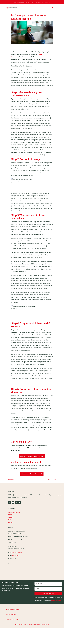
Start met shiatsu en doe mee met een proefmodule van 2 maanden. (32, 2)
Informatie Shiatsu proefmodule (32, 456)
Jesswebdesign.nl (44, 624)
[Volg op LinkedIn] (9, 502)
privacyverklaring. (56, 600)
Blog (9, 519)
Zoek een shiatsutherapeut (32, 474)
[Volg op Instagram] (16, 502)
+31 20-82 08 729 (17, 552)
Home (10, 514)
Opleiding (10, 517)
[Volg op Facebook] (19, 502)
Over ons (10, 522)
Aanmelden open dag (14, 512)
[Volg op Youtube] (13, 502)
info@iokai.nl (15, 555)
